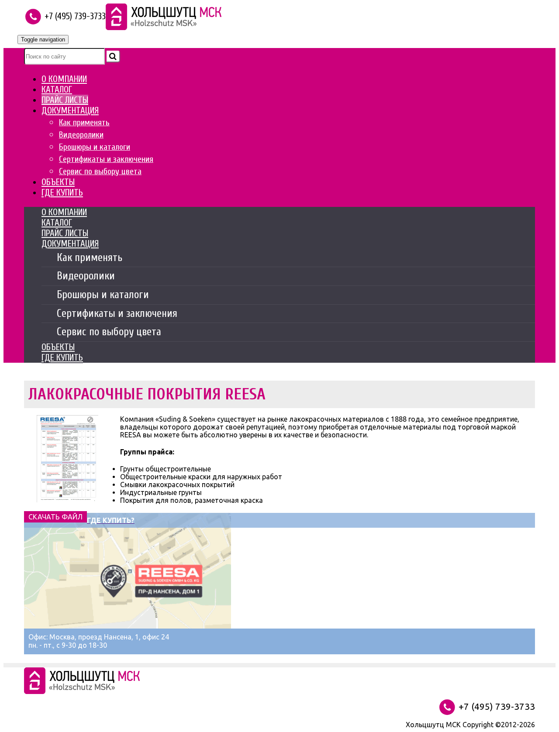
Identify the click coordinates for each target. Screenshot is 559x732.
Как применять (84, 122)
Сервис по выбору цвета (100, 171)
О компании (64, 79)
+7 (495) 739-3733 (495, 706)
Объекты (58, 182)
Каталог (56, 89)
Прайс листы (64, 100)
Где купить (62, 192)
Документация (70, 110)
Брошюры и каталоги (94, 147)
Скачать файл (55, 517)
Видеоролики (81, 135)
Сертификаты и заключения (106, 159)
